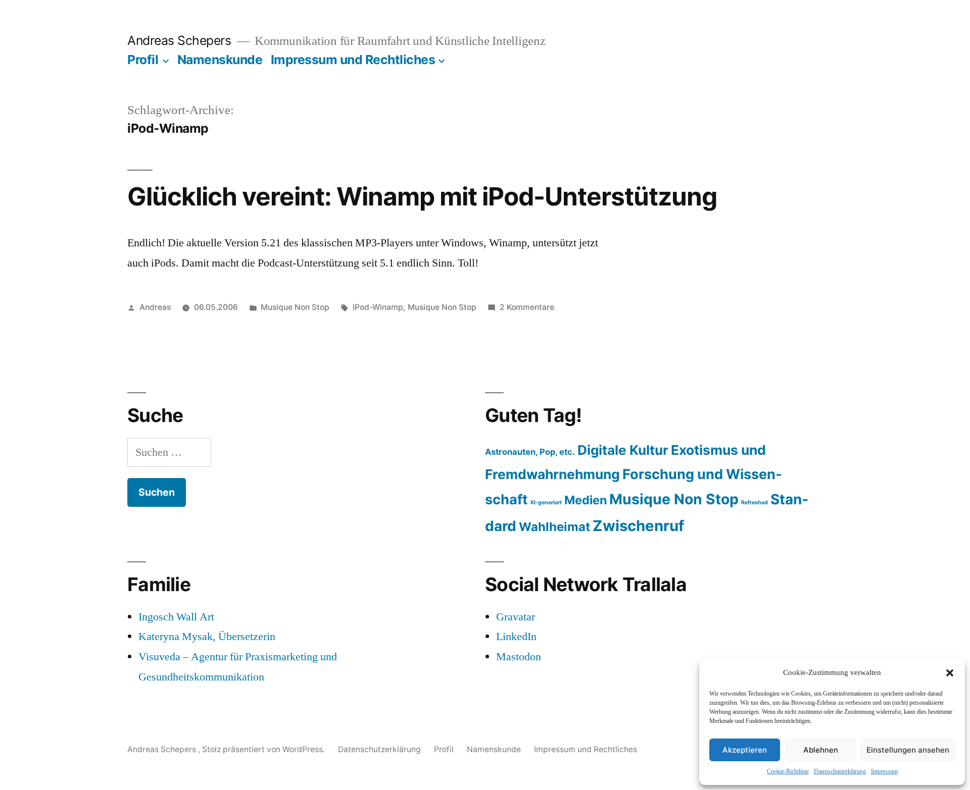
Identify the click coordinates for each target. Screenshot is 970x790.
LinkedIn (516, 636)
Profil (142, 59)
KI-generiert (546, 502)
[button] (950, 673)
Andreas (155, 307)
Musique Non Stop (295, 307)
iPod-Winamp (378, 307)
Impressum (884, 771)
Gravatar (515, 617)
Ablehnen (820, 750)
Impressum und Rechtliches (353, 59)
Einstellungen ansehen (907, 750)
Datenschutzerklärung (840, 771)
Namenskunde (220, 59)
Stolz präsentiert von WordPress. (264, 749)
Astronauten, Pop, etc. (530, 452)
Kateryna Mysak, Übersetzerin (206, 636)
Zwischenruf (638, 526)
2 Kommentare (527, 307)
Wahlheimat (554, 526)
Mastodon (518, 657)
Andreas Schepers (180, 40)
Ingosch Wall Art (176, 617)
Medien (585, 500)
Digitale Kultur (622, 450)
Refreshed (754, 502)
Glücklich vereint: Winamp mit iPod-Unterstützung (422, 196)
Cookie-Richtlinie (788, 771)
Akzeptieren (744, 750)
